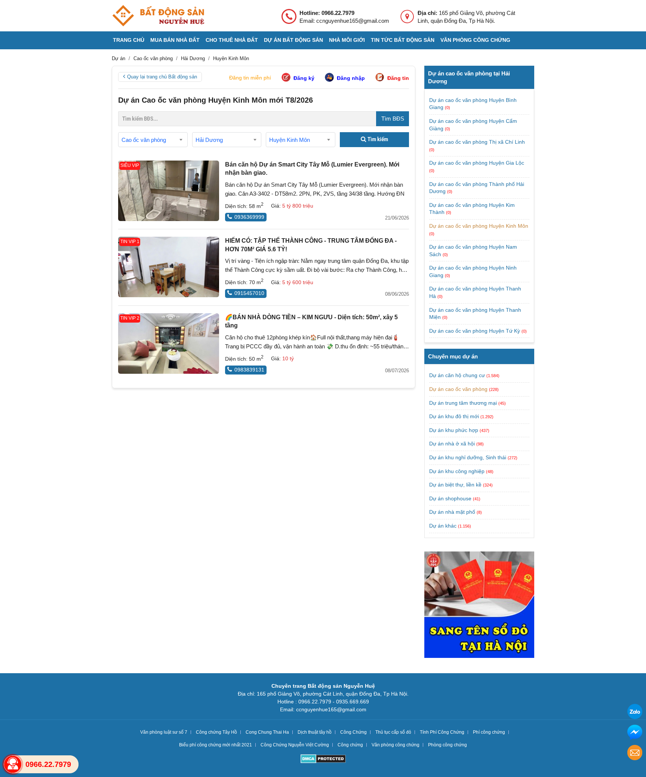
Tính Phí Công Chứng (442, 732)
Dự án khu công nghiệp (457, 471)
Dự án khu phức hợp (453, 430)
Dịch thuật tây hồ (315, 732)
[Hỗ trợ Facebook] (634, 733)
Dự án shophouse (450, 498)
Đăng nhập (351, 78)
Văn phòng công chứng (475, 40)
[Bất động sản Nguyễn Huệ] (158, 15)
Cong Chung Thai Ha (267, 732)
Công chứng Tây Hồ (216, 732)
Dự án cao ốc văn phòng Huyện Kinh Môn (478, 226)
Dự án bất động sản (293, 40)
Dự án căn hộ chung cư (457, 375)
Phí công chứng (489, 732)
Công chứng (350, 745)
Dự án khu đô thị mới (454, 416)
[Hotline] (13, 764)
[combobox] (153, 139)
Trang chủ (128, 40)
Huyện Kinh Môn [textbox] (289, 140)
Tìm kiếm (377, 139)
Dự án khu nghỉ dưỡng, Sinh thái (467, 457)
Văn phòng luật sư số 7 (163, 732)
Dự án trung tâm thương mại (463, 403)
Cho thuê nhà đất (232, 40)
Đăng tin (398, 78)
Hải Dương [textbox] (209, 140)
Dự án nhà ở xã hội (452, 444)
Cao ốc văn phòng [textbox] (143, 140)
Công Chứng (353, 732)
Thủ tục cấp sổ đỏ (393, 732)
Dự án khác (442, 526)
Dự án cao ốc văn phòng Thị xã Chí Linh (477, 142)
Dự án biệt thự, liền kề (455, 485)
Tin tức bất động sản (402, 40)
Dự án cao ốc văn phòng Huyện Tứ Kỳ (475, 331)
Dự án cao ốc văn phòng (458, 389)
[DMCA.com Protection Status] (323, 759)
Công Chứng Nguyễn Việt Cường (295, 745)
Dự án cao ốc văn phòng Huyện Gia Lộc (476, 163)
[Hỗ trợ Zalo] (634, 712)
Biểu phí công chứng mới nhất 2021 (215, 745)
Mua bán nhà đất (175, 40)
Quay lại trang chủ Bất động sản (162, 77)
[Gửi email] (634, 753)
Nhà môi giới (347, 40)
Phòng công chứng (447, 745)
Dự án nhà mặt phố (452, 512)
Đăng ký (303, 78)
